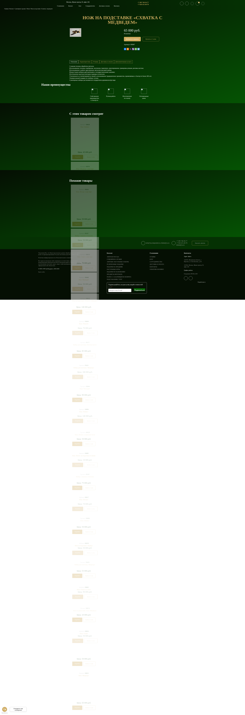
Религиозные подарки (115, 264)
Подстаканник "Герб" (114, 279)
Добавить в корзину (132, 39)
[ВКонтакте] (125, 49)
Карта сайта (41, 272)
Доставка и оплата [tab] (107, 62)
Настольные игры (113, 269)
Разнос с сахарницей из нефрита (119, 277)
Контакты (116, 6)
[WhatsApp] (136, 49)
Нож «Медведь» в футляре (85, 169)
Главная (6, 8)
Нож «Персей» (84, 324)
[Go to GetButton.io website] (5, 713)
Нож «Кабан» (84, 127)
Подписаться (139, 290)
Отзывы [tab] (95, 62)
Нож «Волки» (83, 499)
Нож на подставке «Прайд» (84, 545)
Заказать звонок (200, 243)
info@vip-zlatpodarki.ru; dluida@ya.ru (157, 243)
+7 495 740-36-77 (143, 2)
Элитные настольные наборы (118, 262)
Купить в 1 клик (151, 39)
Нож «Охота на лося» (84, 589)
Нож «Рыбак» (83, 412)
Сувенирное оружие (20, 8)
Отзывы (152, 257)
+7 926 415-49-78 (143, 4)
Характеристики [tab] (85, 62)
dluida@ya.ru (180, 245)
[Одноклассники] (128, 49)
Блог (80, 6)
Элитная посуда (113, 257)
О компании (60, 6)
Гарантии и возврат (157, 269)
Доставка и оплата (104, 6)
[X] (130, 49)
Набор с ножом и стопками (84, 236)
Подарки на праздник (115, 267)
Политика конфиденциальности (46, 257)
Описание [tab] (74, 62)
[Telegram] (138, 49)
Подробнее (77, 157)
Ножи (28, 8)
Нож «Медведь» (84, 675)
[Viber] (133, 49)
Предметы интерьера (114, 274)
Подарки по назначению (116, 272)
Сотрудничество (90, 6)
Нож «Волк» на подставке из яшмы (83, 455)
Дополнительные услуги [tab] (123, 62)
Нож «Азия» (84, 633)
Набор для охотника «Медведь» (84, 368)
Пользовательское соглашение (64, 257)
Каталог (70, 6)
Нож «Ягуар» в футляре (84, 192)
